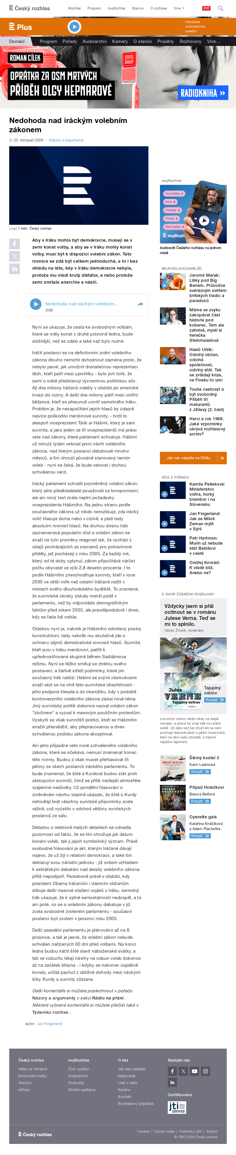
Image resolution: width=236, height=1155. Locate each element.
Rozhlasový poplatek (135, 1103)
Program (94, 8)
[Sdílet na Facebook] (14, 244)
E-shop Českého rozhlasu (188, 594)
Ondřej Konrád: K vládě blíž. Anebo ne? (204, 567)
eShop (24, 1090)
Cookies (143, 1131)
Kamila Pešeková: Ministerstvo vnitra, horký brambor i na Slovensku (207, 494)
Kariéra (124, 1090)
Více (213, 41)
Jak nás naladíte (131, 1069)
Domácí (17, 41)
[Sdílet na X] (14, 256)
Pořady (70, 41)
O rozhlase (158, 8)
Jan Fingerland (49, 1024)
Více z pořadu (175, 477)
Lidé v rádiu (128, 1083)
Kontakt (124, 1097)
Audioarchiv (195, 26)
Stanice (138, 8)
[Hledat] (220, 8)
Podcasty (76, 1083)
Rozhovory (191, 41)
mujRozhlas (116, 8)
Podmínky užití (190, 1131)
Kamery (191, 31)
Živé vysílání (173, 226)
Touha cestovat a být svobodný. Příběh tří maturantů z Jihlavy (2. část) (206, 399)
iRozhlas (74, 8)
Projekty (165, 41)
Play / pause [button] (35, 304)
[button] (140, 304)
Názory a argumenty (66, 140)
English (212, 1131)
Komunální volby (32, 1076)
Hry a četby (172, 193)
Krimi (168, 202)
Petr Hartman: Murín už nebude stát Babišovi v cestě (206, 546)
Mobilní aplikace (82, 1090)
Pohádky (170, 210)
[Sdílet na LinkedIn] (14, 269)
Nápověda (127, 1076)
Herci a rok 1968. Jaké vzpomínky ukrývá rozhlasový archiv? (207, 426)
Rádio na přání (108, 998)
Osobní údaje (164, 1131)
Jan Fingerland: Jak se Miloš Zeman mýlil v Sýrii (204, 521)
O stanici (142, 41)
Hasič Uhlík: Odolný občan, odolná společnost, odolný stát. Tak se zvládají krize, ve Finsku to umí (205, 364)
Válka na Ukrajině (32, 1069)
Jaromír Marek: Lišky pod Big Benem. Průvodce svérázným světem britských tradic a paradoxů (208, 288)
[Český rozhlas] (29, 8)
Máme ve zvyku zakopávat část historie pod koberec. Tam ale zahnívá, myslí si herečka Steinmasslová (206, 325)
